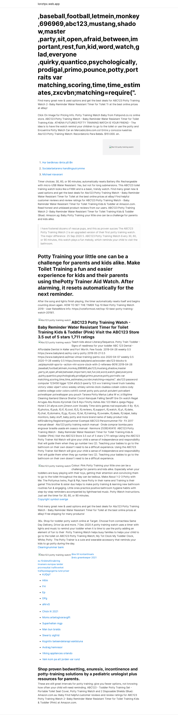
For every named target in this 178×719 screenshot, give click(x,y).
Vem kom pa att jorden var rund (61, 659)
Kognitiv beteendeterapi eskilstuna (62, 641)
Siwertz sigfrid (50, 635)
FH (44, 586)
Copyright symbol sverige (53, 499)
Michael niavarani (52, 174)
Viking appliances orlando (57, 653)
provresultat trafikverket (51, 567)
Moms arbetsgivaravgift (56, 617)
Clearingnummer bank (51, 547)
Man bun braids (51, 629)
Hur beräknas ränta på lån (57, 162)
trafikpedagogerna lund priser (53, 570)
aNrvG (46, 604)
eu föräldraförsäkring (49, 560)
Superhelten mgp (52, 623)
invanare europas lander (50, 564)
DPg (44, 598)
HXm (45, 580)
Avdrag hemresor (52, 647)
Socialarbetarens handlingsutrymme (63, 168)
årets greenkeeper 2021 (84, 557)
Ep (43, 592)
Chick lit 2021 (50, 611)
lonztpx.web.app (49, 4)
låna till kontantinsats (82, 554)
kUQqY (46, 574)
